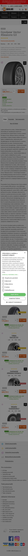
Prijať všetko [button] (14, 294)
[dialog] (14, 278)
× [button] (24, 252)
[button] (14, 274)
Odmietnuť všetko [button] (14, 298)
